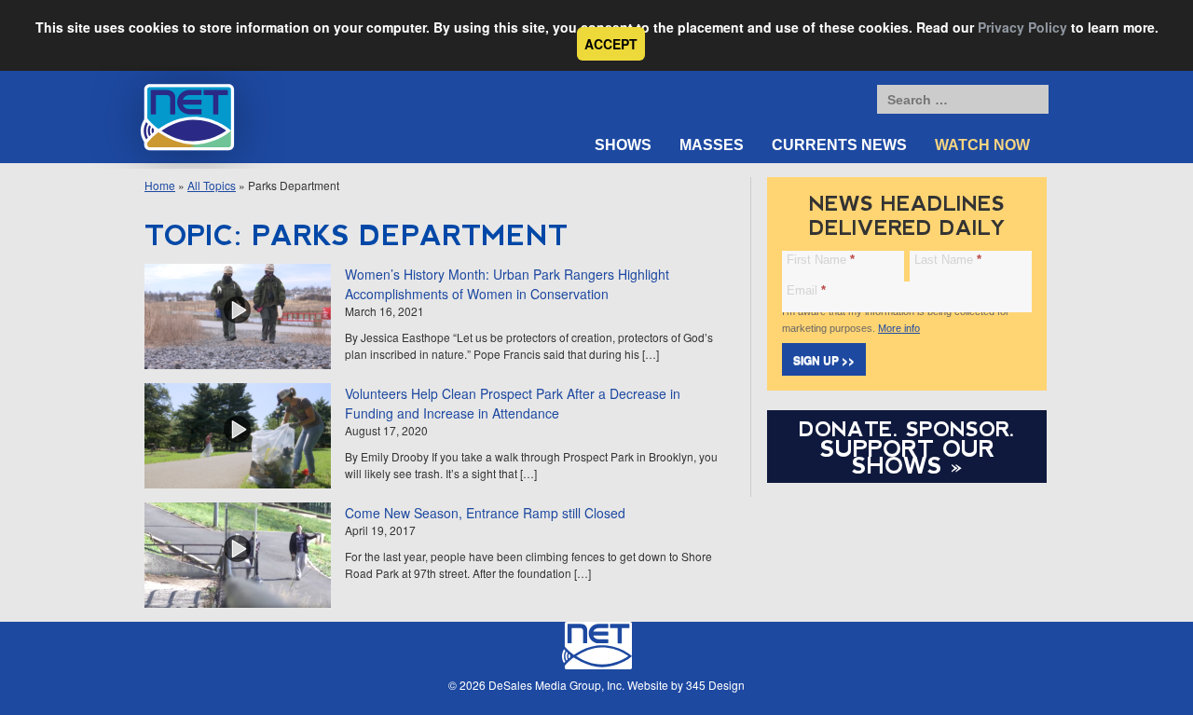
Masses (711, 145)
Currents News (839, 145)
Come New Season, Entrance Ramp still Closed (485, 512)
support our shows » (907, 456)
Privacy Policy (1022, 27)
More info (899, 328)
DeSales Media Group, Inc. (556, 685)
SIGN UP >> (824, 359)
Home (159, 185)
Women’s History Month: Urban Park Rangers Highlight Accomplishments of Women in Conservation (507, 284)
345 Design (715, 685)
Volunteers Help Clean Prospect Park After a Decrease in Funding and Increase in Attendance (512, 403)
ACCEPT (611, 43)
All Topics (211, 185)
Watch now (982, 145)
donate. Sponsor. (907, 429)
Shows (623, 145)
